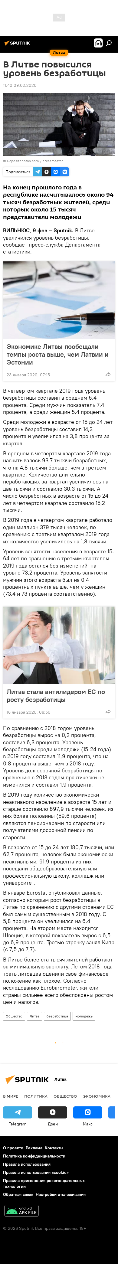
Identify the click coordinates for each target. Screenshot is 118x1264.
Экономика (96, 1096)
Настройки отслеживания (61, 1194)
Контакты (54, 1148)
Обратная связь (18, 1194)
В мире (10, 1096)
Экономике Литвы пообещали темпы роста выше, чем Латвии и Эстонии (58, 354)
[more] (108, 374)
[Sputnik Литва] (18, 45)
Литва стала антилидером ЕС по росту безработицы (56, 695)
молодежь (84, 1016)
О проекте (13, 1148)
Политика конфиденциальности (34, 1156)
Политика (36, 1096)
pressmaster (52, 161)
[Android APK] (21, 1211)
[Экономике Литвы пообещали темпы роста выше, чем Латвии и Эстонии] (59, 300)
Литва (34, 1016)
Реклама (34, 1148)
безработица (57, 1016)
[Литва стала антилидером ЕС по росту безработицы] (59, 645)
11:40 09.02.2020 (20, 85)
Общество (14, 1016)
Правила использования (27, 1164)
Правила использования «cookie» (36, 1172)
